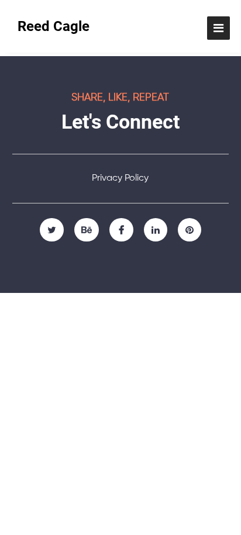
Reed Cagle (53, 26)
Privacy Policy (120, 178)
